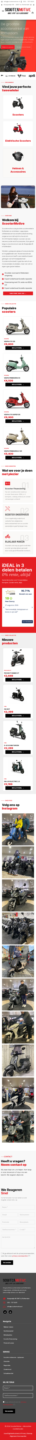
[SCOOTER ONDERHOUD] (7, 509)
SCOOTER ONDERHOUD (17, 514)
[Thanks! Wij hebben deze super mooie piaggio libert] (18, 895)
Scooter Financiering (15, 488)
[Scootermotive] (18, 11)
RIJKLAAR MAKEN (14, 541)
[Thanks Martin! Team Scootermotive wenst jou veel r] (18, 1127)
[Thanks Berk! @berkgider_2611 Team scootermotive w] (18, 994)
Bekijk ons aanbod (7, 66)
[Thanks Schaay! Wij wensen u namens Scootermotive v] (18, 1094)
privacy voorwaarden (20, 1256)
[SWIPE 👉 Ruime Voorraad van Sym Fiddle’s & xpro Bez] (18, 928)
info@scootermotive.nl (11, 1)
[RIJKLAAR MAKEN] (7, 536)
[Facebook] (5, 1312)
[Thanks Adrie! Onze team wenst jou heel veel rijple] (18, 1027)
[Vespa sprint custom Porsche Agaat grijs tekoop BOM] (18, 1061)
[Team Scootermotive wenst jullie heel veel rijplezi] (18, 829)
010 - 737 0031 (28, 1)
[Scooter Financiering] (7, 483)
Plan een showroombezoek (25, 66)
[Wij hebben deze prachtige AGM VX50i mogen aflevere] (18, 961)
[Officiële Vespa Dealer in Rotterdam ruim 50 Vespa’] (18, 862)
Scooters (18, 114)
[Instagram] (10, 1312)
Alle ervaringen (8, 624)
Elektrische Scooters (18, 140)
